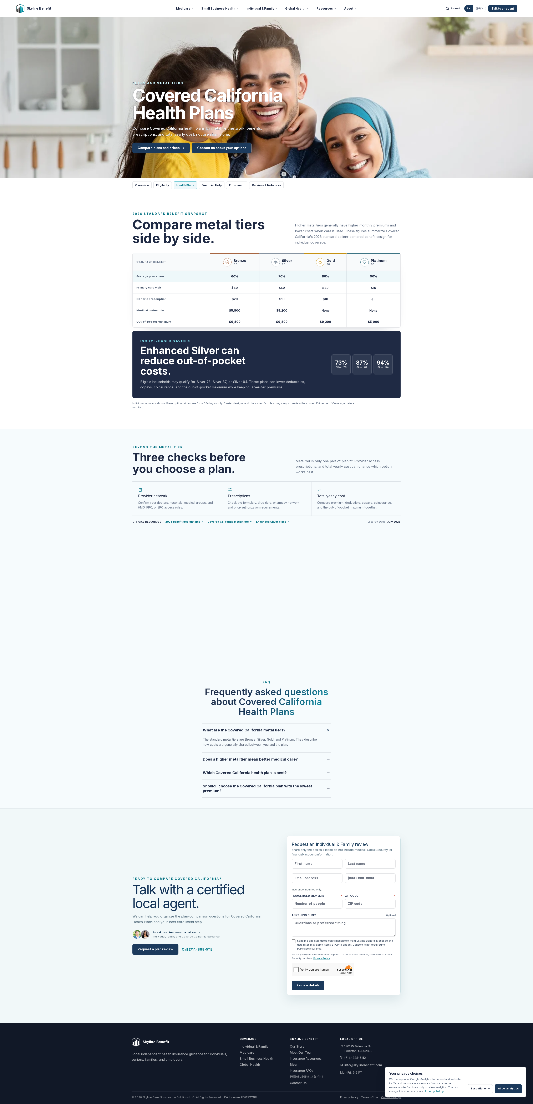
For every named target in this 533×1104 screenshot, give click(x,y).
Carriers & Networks (266, 185)
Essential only (480, 1088)
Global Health (295, 8)
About (348, 8)
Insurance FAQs (301, 1071)
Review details (308, 985)
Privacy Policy (321, 958)
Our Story (297, 1046)
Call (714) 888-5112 (197, 949)
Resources (324, 8)
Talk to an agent (503, 8)
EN (469, 8)
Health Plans (185, 185)
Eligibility (162, 185)
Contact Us (298, 1083)
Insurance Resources (305, 1058)
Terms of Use (370, 1097)
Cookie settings (391, 1097)
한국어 (479, 8)
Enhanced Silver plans (272, 521)
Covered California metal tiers (230, 521)
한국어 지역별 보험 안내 (307, 1077)
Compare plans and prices (161, 148)
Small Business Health (218, 8)
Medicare (183, 8)
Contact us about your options (221, 148)
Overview (142, 185)
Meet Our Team (302, 1052)
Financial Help (212, 185)
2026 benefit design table (184, 521)
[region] (266, 290)
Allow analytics (508, 1088)
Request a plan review (155, 949)
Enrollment (237, 185)
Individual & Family (260, 8)
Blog (293, 1065)
